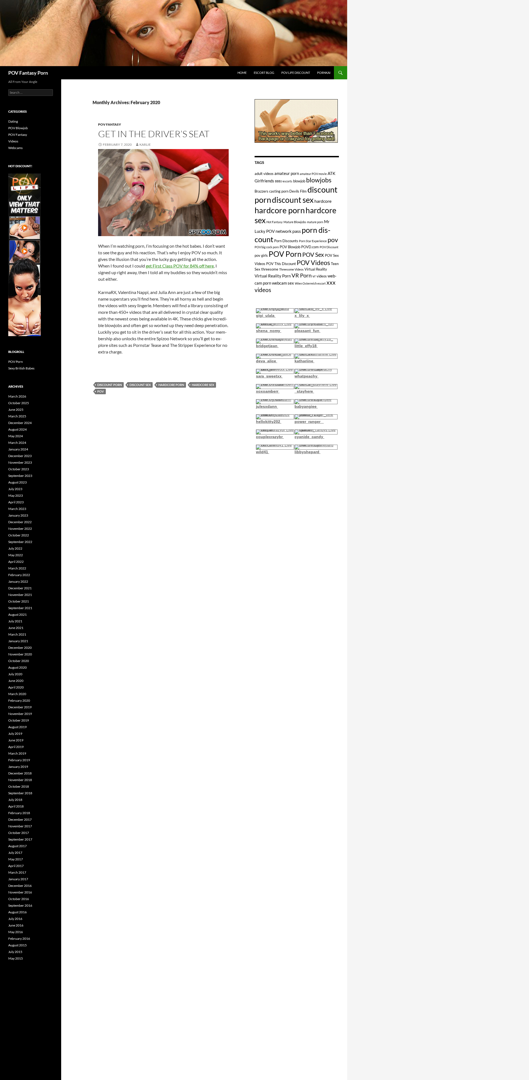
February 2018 (19, 813)
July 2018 (15, 800)
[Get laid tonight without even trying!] (296, 120)
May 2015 (15, 958)
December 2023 (20, 456)
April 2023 (16, 502)
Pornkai (323, 72)
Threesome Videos (291, 269)
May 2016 (15, 932)
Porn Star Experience (313, 241)
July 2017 (15, 852)
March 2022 (17, 568)
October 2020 (18, 661)
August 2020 (17, 667)
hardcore (322, 201)
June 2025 (15, 409)
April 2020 (16, 687)
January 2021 (18, 641)
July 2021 (15, 621)
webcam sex (283, 282)
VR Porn (302, 275)
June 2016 (15, 925)
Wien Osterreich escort (310, 283)
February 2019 (19, 760)
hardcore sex (203, 385)
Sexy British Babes (21, 368)
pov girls (261, 255)
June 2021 (15, 628)
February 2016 (19, 938)
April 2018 (16, 806)
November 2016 (20, 892)
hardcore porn (171, 385)
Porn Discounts (286, 241)
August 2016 (17, 912)
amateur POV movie (313, 173)
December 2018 (20, 773)
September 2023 (20, 476)
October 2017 (18, 833)
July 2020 (15, 674)
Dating (13, 121)
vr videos (319, 276)
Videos (13, 141)
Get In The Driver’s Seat (153, 133)
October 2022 (18, 535)
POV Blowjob (290, 247)
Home (242, 72)
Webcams (15, 148)
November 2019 (20, 714)
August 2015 (17, 945)
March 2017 (17, 872)
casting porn (278, 191)
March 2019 (17, 753)
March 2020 (17, 694)
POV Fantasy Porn (28, 73)
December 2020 (20, 648)
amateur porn (286, 173)
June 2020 (15, 681)
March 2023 (17, 509)
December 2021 (20, 588)
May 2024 (15, 436)
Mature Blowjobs (295, 222)
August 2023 (17, 482)
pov (100, 391)
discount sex (140, 385)
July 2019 (15, 733)
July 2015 (15, 952)
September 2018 (20, 793)
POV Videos (313, 262)
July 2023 (15, 489)
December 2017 (20, 819)
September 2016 (20, 905)
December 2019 (20, 707)
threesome (269, 269)
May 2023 (15, 495)
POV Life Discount (295, 72)
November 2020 (20, 654)
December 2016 (20, 886)
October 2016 (18, 899)
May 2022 (15, 555)
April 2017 (16, 866)
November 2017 (20, 826)
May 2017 (15, 859)
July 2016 (15, 919)
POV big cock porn (267, 247)
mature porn (315, 222)
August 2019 (17, 727)
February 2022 (19, 575)
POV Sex (313, 254)
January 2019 (18, 767)
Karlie (145, 144)
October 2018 (18, 786)
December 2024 (20, 423)
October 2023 (18, 469)
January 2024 (18, 449)
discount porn (109, 385)
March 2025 (17, 416)
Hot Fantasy (274, 222)
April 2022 (16, 562)
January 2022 (18, 581)
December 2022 (20, 522)
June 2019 (15, 740)
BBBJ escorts (283, 181)
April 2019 (16, 747)
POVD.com (310, 247)
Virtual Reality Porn (273, 275)
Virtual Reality (315, 269)
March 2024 (17, 443)
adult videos (264, 173)
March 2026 (17, 396)
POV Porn (285, 254)
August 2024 (17, 429)
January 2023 (18, 515)
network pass (288, 231)
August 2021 (17, 614)
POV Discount (329, 247)
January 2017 (18, 879)
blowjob (299, 181)
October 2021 (18, 601)
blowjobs (318, 180)
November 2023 (20, 462)
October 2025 (18, 403)
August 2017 (17, 846)
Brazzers (261, 191)
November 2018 (20, 780)
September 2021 (20, 608)
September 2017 (20, 839)
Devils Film (298, 191)
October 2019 (18, 720)
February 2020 (19, 700)
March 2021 (17, 634)
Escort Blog (264, 72)
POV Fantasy (109, 124)
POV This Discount (281, 263)
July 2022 (15, 548)
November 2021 (20, 595)
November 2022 (20, 528)
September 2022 (20, 542)
